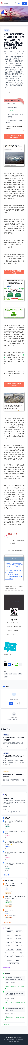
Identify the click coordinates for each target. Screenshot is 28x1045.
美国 (9, 935)
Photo (10, 931)
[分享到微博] (12, 664)
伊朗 (9, 945)
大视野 (10, 942)
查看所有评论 (6, 1024)
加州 (14, 953)
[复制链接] (20, 664)
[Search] (15, 3)
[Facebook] (8, 812)
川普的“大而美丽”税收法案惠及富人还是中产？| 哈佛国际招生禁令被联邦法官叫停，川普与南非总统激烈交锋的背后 (15, 986)
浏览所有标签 (6, 967)
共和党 (9, 960)
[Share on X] (5, 664)
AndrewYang (14, 963)
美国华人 (19, 956)
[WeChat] (19, 812)
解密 (20, 673)
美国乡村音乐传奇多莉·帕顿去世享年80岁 (15, 832)
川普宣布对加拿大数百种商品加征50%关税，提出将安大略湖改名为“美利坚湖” (14, 842)
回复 (7, 988)
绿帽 (15, 673)
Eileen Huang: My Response (11, 910)
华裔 (6, 953)
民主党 (18, 960)
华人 (18, 938)
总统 (18, 945)
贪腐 (6, 676)
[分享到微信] (16, 664)
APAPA (10, 949)
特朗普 (18, 935)
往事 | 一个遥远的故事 (12, 574)
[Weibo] (16, 812)
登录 (19, 3)
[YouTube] (14, 812)
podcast (9, 956)
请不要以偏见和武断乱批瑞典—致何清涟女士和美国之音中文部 (14, 566)
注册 (24, 3)
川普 (10, 673)
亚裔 (22, 953)
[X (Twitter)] (11, 812)
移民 (19, 949)
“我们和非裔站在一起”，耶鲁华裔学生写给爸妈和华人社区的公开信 (15, 897)
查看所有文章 (6, 875)
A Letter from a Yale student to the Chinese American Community (14, 884)
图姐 (6, 673)
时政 (18, 942)
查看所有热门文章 (7, 922)
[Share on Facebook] (9, 664)
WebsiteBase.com (14, 1041)
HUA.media (8, 1040)
